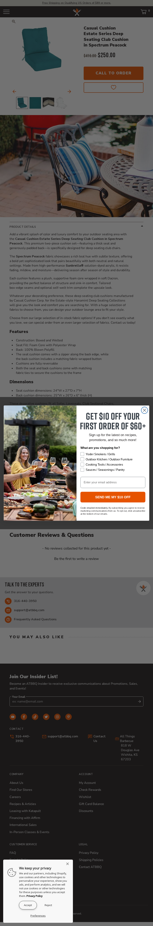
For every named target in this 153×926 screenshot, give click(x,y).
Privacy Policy (34, 896)
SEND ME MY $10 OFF (113, 497)
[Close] (69, 864)
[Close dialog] (144, 410)
